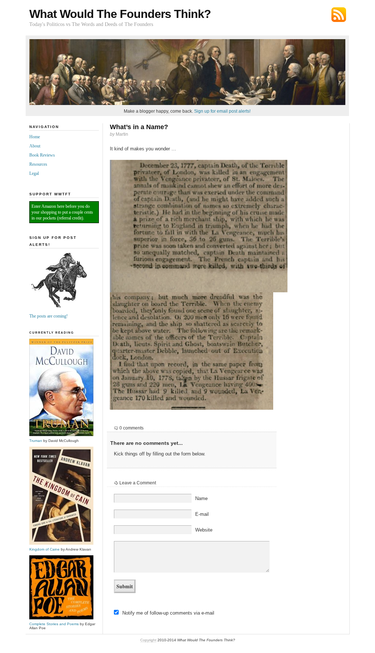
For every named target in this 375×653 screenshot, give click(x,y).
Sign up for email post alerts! (222, 111)
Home (34, 136)
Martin (122, 134)
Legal (34, 173)
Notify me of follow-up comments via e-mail (168, 613)
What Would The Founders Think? (120, 13)
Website (203, 530)
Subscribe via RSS (338, 14)
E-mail (202, 514)
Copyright (148, 640)
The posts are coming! (48, 316)
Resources (38, 164)
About (34, 146)
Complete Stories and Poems (54, 624)
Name (201, 498)
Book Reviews (42, 155)
